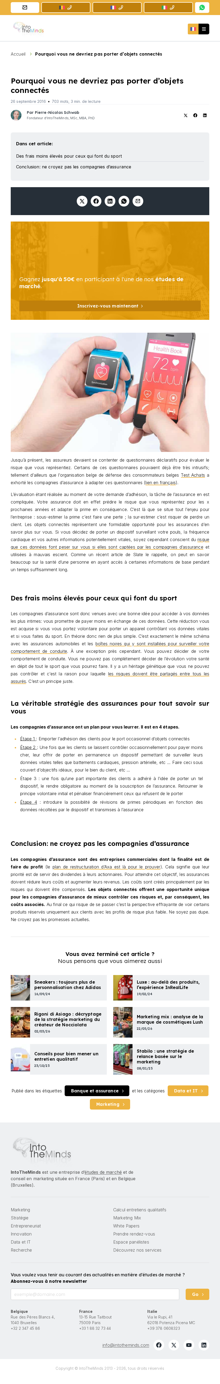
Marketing (107, 1104)
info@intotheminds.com (125, 1345)
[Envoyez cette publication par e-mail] (138, 201)
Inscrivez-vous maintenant (107, 306)
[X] (173, 1345)
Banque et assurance (95, 1090)
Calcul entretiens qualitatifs (140, 1209)
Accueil (19, 54)
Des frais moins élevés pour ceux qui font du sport (69, 156)
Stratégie (19, 1217)
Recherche (21, 1250)
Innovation (21, 1234)
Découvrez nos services (137, 1250)
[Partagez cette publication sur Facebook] (96, 201)
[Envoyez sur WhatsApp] (124, 201)
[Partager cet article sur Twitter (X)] (82, 201)
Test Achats (193, 475)
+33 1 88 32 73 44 (95, 1328)
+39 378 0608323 (163, 1328)
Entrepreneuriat (26, 1226)
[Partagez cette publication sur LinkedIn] (110, 201)
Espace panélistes (131, 1242)
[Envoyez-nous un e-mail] (25, 7)
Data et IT (186, 1090)
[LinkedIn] (204, 1345)
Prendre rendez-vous (134, 1234)
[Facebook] (158, 1345)
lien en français (160, 482)
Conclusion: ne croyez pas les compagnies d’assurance (73, 166)
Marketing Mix (127, 1217)
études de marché (103, 1172)
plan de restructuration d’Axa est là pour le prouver (106, 866)
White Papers (126, 1226)
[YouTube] (189, 1345)
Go (195, 1294)
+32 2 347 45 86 (25, 1328)
